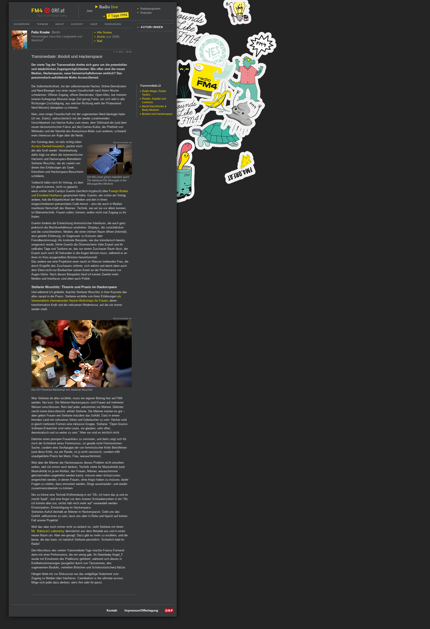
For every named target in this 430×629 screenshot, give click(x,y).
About (59, 24)
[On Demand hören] (116, 16)
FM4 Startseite (38, 10)
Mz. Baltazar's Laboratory (47, 531)
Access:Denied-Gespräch (47, 146)
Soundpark (22, 24)
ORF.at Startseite (54, 10)
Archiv (101, 36)
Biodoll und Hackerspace (157, 114)
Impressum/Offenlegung (141, 610)
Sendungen (113, 24)
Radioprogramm (150, 8)
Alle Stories (104, 32)
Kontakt (77, 24)
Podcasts (146, 12)
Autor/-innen (152, 27)
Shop (94, 24)
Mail (99, 41)
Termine (42, 24)
